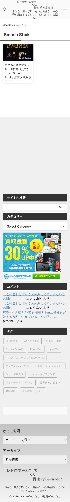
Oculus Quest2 (15, 349)
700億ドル (12, 340)
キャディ (54, 349)
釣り (41, 390)
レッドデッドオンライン (19, 382)
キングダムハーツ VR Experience (25, 357)
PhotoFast (36, 349)
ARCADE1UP (53, 340)
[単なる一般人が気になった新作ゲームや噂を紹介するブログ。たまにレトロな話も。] (35, 7)
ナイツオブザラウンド (42, 374)
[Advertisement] (35, 157)
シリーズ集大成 (14, 374)
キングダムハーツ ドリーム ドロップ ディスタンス (35, 365)
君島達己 (11, 390)
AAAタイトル (31, 340)
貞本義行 (27, 390)
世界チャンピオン (50, 382)
